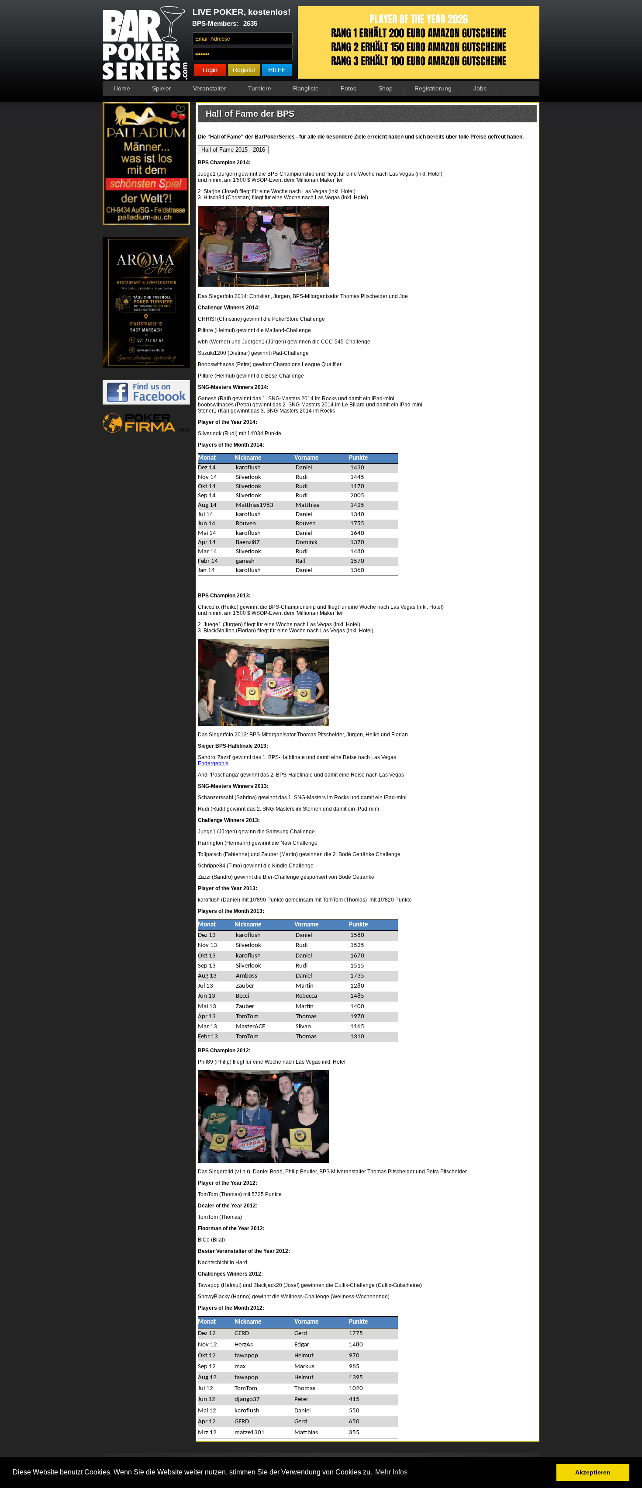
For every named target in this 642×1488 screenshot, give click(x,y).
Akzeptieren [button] (593, 1472)
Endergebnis (213, 763)
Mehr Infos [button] (391, 1472)
